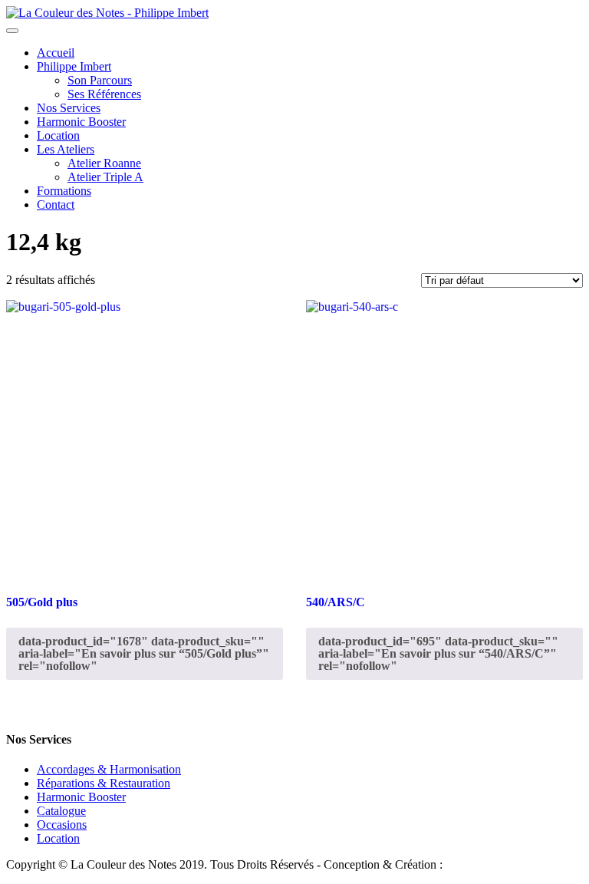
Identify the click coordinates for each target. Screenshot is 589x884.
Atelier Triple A (105, 176)
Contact (55, 204)
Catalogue (61, 810)
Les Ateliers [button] (65, 149)
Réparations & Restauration (103, 783)
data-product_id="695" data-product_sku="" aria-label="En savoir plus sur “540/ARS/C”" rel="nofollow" (438, 653)
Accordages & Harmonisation (109, 769)
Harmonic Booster (81, 121)
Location (58, 135)
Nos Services (68, 107)
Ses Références (104, 94)
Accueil (55, 52)
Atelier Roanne (104, 163)
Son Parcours (99, 80)
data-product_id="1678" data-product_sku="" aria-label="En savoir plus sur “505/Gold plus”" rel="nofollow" (143, 653)
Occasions (62, 824)
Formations (64, 190)
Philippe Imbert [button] (74, 66)
